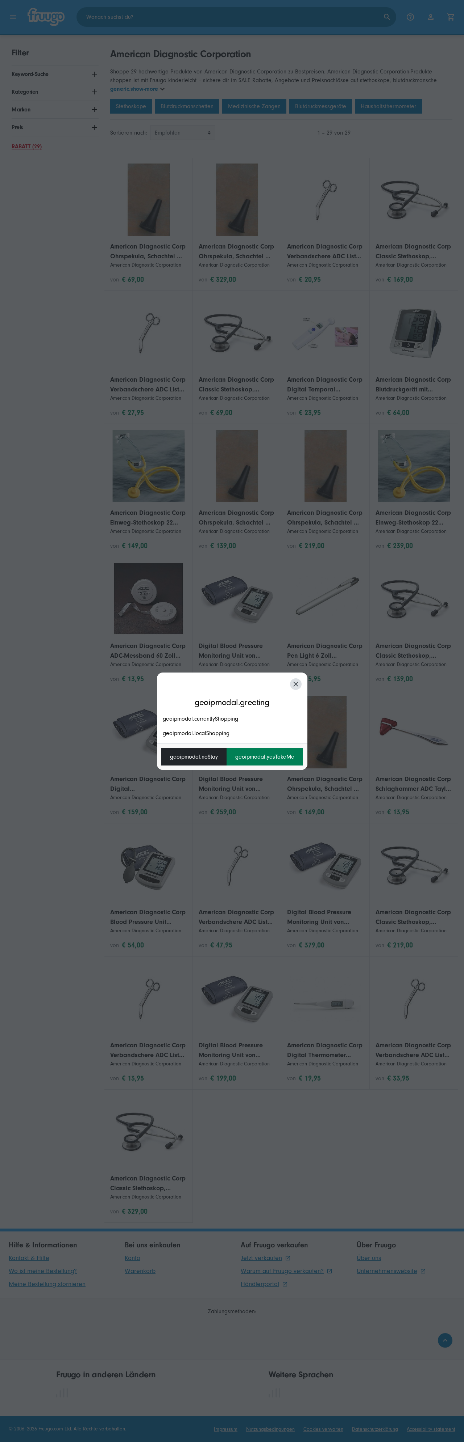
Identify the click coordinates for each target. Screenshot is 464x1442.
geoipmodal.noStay (194, 757)
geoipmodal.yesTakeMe (264, 757)
